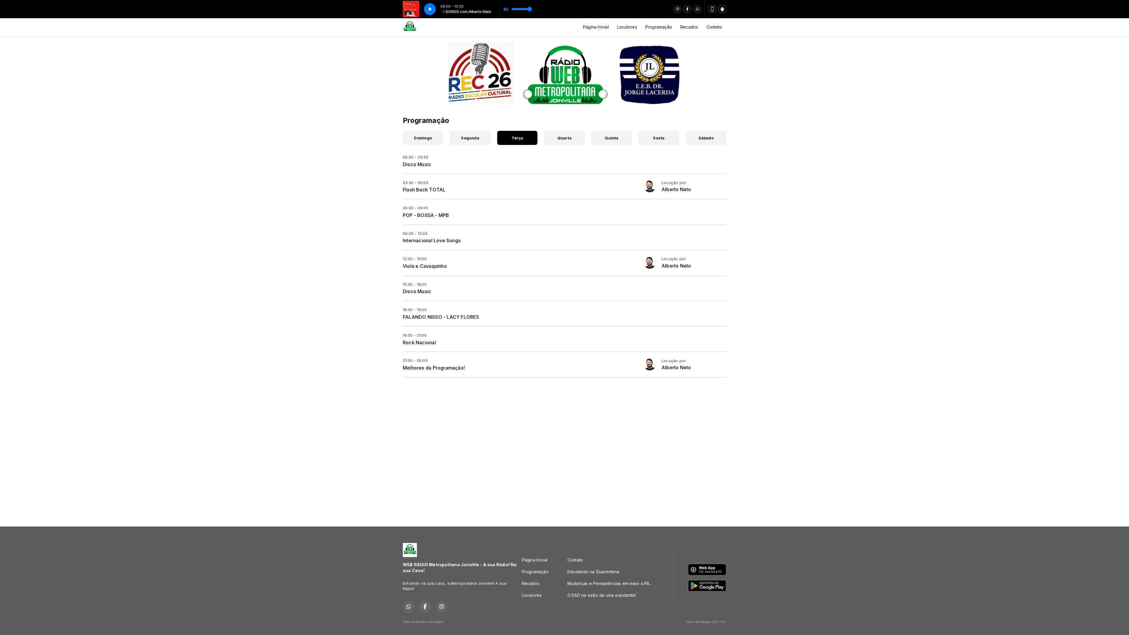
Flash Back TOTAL (424, 190)
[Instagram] (677, 9)
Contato (714, 26)
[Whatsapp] (697, 9)
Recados (689, 26)
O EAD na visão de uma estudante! (601, 595)
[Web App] (712, 9)
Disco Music (417, 164)
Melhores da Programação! (434, 368)
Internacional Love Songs (432, 240)
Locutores (627, 26)
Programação (658, 26)
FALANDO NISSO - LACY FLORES (441, 317)
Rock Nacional (419, 342)
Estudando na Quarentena (593, 571)
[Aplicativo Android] (722, 9)
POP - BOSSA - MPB (426, 215)
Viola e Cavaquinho (425, 266)
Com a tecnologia (697, 622)
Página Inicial (596, 26)
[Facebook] (687, 9)
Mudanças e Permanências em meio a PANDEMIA (613, 583)
